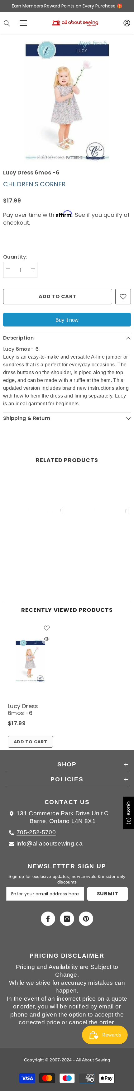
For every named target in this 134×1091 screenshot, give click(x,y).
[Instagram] (67, 919)
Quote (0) (129, 813)
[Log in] (127, 23)
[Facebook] (48, 919)
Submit (107, 893)
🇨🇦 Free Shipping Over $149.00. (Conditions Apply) (67, 6)
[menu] (23, 23)
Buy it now (67, 320)
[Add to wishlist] (123, 296)
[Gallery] (67, 101)
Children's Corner (34, 184)
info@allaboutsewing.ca (50, 843)
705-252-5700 (36, 832)
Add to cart (58, 296)
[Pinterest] (86, 919)
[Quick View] (46, 639)
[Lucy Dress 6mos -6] (30, 661)
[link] (34, 560)
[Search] (7, 23)
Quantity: (15, 256)
